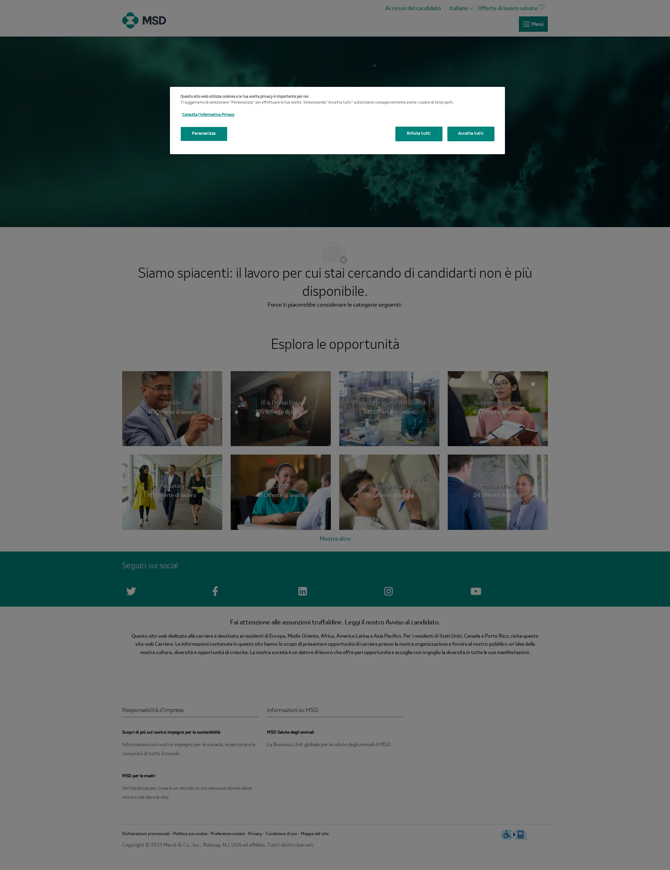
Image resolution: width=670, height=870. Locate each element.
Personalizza (204, 134)
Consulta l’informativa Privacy (208, 115)
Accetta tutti (471, 134)
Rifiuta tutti (419, 134)
